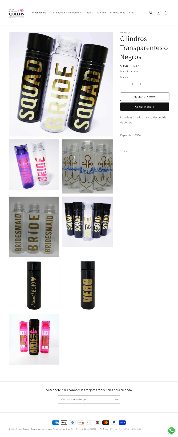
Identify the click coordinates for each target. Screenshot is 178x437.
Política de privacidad (110, 429)
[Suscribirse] (116, 400)
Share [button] (127, 151)
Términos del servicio (133, 429)
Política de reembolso (86, 429)
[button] (40, 12)
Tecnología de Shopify (63, 429)
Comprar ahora (144, 106)
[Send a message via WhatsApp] (171, 430)
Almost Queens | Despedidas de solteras (34, 429)
